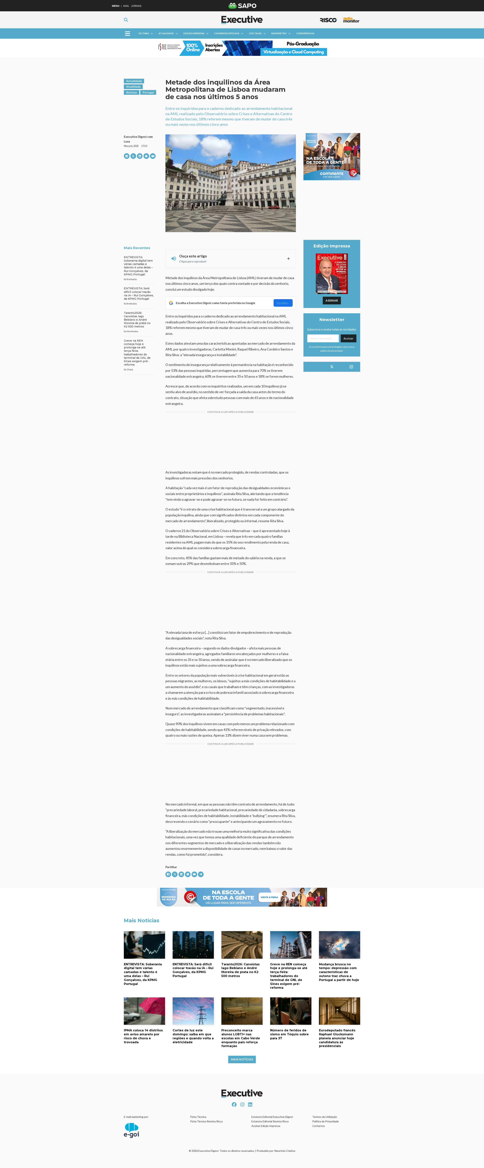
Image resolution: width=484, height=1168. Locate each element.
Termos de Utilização (324, 1116)
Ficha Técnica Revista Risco (206, 1121)
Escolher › (283, 302)
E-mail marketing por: (136, 1116)
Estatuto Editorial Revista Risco (270, 1121)
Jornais (136, 6)
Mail (126, 6)
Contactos (318, 1125)
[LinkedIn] (140, 156)
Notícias (131, 92)
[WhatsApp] (146, 156)
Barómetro (278, 33)
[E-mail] (153, 156)
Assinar (332, 300)
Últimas (144, 33)
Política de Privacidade (325, 1121)
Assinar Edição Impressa (265, 1125)
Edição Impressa (193, 33)
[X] (133, 156)
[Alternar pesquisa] (126, 20)
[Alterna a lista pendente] (152, 33)
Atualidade (166, 33)
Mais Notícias (242, 1059)
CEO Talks (255, 33)
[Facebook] (127, 156)
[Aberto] (127, 33)
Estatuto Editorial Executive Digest (272, 1116)
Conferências (305, 33)
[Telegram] (201, 874)
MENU (115, 6)
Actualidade (134, 80)
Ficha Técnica (198, 1116)
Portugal (148, 92)
